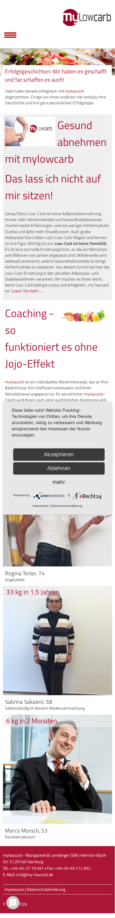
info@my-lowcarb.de (34, 874)
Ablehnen (59, 468)
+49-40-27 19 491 (27, 868)
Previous (7, 60)
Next (107, 60)
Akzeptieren (59, 454)
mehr (58, 482)
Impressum (14, 889)
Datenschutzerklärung (46, 889)
